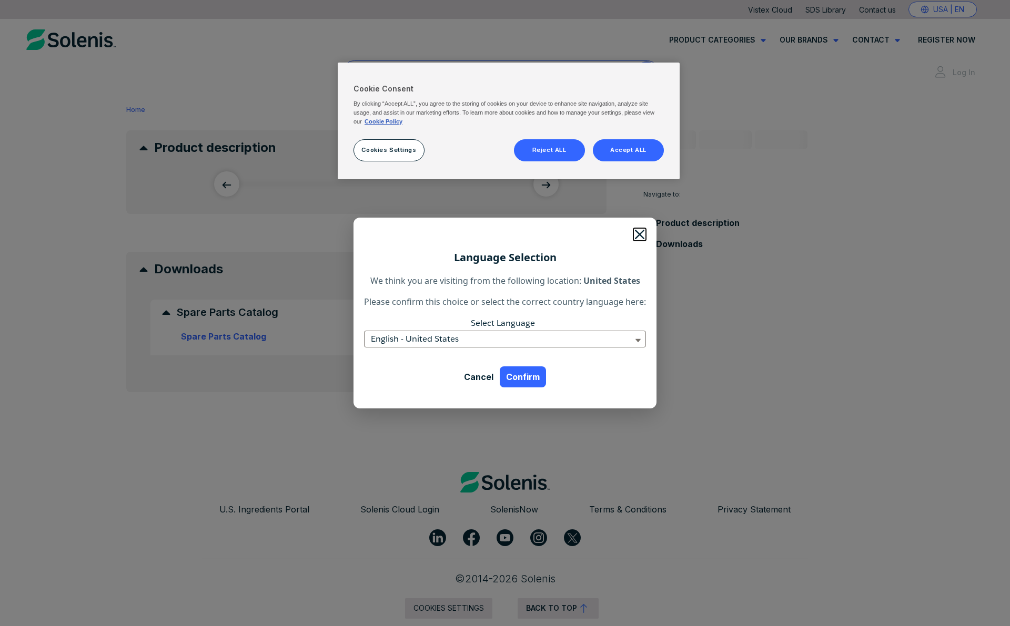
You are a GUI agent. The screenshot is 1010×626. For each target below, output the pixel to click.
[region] (509, 121)
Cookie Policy (383, 121)
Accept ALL (628, 149)
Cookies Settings (388, 149)
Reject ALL (549, 149)
